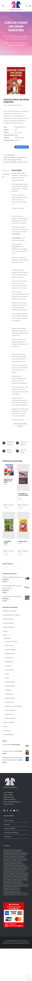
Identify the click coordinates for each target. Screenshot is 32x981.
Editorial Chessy (22, 157)
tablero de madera (9, 891)
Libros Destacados (8, 623)
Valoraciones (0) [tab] (6, 175)
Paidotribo (8, 690)
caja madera (14, 856)
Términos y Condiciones (11, 832)
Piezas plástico (8, 882)
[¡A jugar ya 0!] (23, 525)
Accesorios (6, 730)
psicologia (14, 885)
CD (10, 859)
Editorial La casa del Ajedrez (13, 706)
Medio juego (24, 873)
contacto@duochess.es (14, 801)
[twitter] (11, 810)
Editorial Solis (9, 657)
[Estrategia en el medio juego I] (23, 477)
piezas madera (23, 879)
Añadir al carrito (21, 147)
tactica (18, 891)
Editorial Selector (10, 710)
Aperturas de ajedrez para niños (8, 480)
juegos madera (8, 870)
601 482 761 (12, 799)
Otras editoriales (10, 686)
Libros (5, 159)
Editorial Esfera (9, 702)
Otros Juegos (7, 879)
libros (17, 873)
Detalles (12, 505)
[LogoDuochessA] (16, 2)
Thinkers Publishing (11, 641)
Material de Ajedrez (9, 722)
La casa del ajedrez (9, 873)
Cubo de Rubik (22, 859)
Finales (23, 865)
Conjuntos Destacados (10, 611)
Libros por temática (10, 718)
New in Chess (9, 645)
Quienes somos (8, 820)
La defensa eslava (7, 542)
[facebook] (7, 810)
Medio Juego (11, 159)
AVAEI (7, 674)
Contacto (7, 824)
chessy (19, 162)
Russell (12, 888)
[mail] (17, 810)
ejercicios (25, 162)
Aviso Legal (7, 836)
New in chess (7, 876)
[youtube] (14, 810)
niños (14, 876)
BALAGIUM (7, 853)
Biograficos (13, 157)
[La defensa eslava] (9, 525)
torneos (19, 894)
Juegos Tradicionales (19, 870)
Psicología (18, 159)
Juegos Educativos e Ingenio (11, 615)
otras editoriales (22, 876)
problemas (7, 885)
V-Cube (25, 894)
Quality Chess (9, 694)
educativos (11, 862)
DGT (5, 862)
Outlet (5, 726)
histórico (6, 868)
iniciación (13, 868)
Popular (5, 631)
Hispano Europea (10, 682)
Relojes (6, 888)
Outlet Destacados (8, 627)
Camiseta (21, 856)
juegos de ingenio (23, 868)
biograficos (23, 853)
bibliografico (13, 162)
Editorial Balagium (10, 649)
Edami (7, 678)
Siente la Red (25, 943)
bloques (6, 856)
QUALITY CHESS (24, 885)
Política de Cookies (9, 828)
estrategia (16, 865)
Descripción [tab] (6, 170)
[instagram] (4, 810)
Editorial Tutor (9, 714)
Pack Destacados (8, 619)
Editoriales (7, 638)
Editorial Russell (10, 653)
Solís (17, 888)
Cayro (5, 859)
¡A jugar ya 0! (22, 541)
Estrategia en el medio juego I (23, 495)
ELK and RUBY (9, 670)
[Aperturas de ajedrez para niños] (9, 470)
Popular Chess (9, 661)
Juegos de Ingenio (8, 734)
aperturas (6, 850)
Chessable (8, 665)
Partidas (15, 879)
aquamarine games (16, 850)
